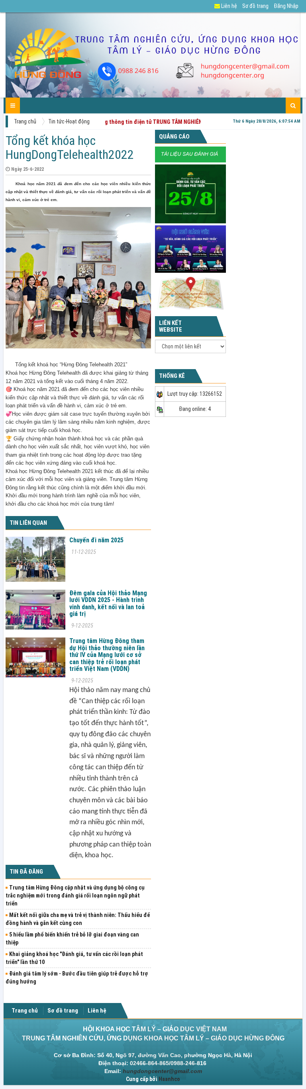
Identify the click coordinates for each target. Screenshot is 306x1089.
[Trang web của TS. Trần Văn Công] (190, 154)
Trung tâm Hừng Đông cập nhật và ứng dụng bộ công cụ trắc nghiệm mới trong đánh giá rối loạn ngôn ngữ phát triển (75, 895)
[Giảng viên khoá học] (190, 248)
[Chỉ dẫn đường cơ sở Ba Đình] (190, 293)
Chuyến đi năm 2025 (96, 540)
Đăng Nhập (286, 6)
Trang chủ (25, 121)
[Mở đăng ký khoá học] (190, 193)
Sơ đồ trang (255, 6)
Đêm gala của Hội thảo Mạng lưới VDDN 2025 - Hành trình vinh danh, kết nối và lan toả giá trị (108, 603)
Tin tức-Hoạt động (69, 121)
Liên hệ (228, 6)
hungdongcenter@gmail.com (162, 1071)
